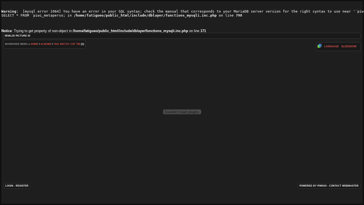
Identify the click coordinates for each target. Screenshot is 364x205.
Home (34, 44)
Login (9, 185)
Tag (56, 44)
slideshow (349, 46)
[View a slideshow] (319, 47)
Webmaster (350, 185)
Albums (46, 44)
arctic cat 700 (70, 44)
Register (22, 185)
